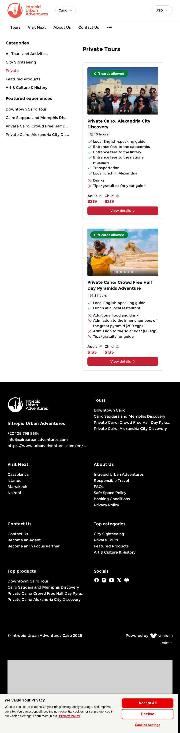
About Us (62, 27)
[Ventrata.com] (160, 635)
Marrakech (17, 486)
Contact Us (88, 27)
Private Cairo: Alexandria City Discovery (37, 134)
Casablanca (18, 474)
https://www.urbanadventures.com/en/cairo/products (59, 446)
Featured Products (111, 546)
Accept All (148, 703)
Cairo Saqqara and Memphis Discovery (37, 117)
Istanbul (15, 480)
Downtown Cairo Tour (26, 109)
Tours (15, 27)
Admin (167, 643)
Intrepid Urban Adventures (119, 474)
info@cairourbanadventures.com (38, 439)
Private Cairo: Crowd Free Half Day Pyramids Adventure (37, 126)
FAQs (99, 486)
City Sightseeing (109, 534)
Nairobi (14, 493)
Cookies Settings (147, 725)
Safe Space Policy (110, 493)
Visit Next (37, 27)
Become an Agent (24, 540)
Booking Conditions (112, 499)
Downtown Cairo (109, 410)
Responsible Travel (111, 480)
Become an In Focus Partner (34, 546)
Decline (147, 714)
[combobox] (162, 10)
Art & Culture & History (114, 552)
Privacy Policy (106, 505)
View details (120, 211)
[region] (89, 713)
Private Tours (106, 540)
